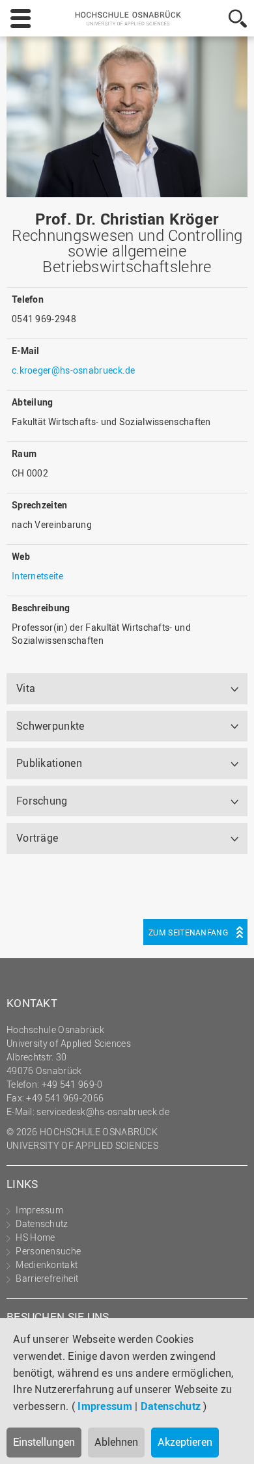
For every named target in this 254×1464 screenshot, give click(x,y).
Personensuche (48, 1251)
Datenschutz (171, 1406)
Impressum (105, 1406)
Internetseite (37, 576)
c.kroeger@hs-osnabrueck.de (73, 370)
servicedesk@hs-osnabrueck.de (102, 1111)
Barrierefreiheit (47, 1278)
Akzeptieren (185, 1442)
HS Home (35, 1237)
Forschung (42, 801)
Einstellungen (44, 1442)
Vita (25, 688)
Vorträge (37, 838)
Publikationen (49, 763)
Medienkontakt (47, 1264)
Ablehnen (116, 1442)
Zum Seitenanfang (188, 932)
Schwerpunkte (50, 726)
